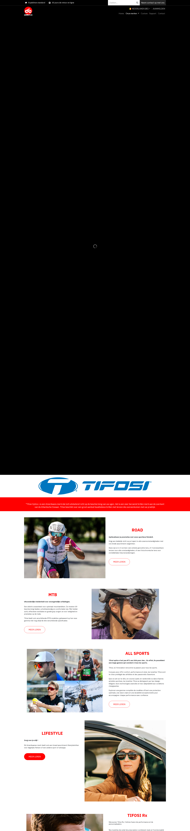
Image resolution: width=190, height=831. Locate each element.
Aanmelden (159, 8)
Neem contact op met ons (152, 2)
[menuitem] (121, 13)
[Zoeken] (137, 2)
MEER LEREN (119, 561)
